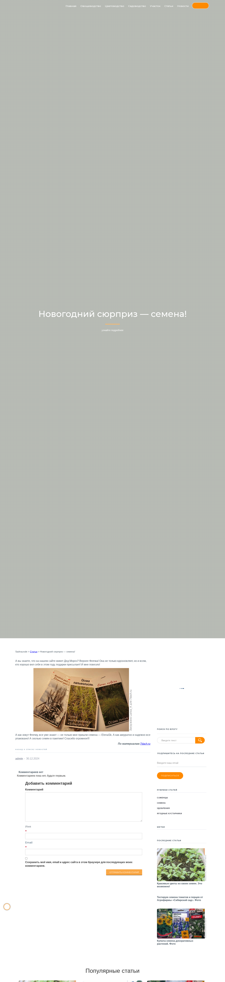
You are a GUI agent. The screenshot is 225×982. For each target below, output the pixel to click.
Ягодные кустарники (169, 813)
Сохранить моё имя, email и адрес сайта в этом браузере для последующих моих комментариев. (78, 864)
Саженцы (162, 798)
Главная (71, 6)
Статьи (168, 6)
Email (28, 842)
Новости (183, 6)
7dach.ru (145, 743)
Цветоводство (114, 6)
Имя (28, 826)
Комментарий (34, 789)
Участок (155, 6)
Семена (161, 803)
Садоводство (137, 6)
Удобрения (163, 808)
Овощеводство (90, 6)
